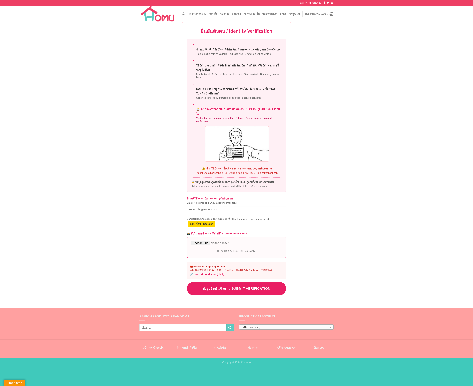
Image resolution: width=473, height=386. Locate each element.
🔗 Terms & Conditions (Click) (207, 274)
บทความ (224, 13)
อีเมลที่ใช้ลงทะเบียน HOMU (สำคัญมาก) (212, 200)
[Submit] (230, 327)
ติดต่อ (283, 13)
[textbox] (285, 327)
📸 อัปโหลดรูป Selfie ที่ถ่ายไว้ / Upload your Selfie (217, 233)
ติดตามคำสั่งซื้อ (252, 13)
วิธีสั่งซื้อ (213, 13)
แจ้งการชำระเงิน (197, 13)
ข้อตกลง (236, 13)
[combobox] (286, 327)
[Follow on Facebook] (325, 2)
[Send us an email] (332, 2)
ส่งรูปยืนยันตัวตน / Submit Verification (236, 288)
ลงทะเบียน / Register (201, 223)
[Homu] (157, 14)
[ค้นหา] (183, 13)
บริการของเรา (269, 13)
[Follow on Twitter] (328, 2)
